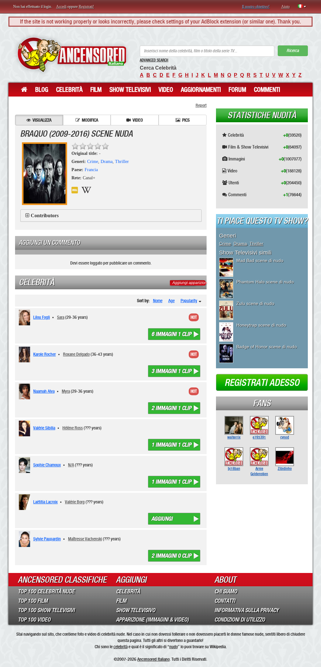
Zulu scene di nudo (255, 303)
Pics (186, 120)
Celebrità (69, 90)
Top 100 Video (34, 619)
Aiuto (285, 6)
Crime (92, 161)
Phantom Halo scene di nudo (265, 281)
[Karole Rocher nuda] (25, 354)
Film (96, 90)
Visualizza (42, 120)
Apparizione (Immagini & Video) (152, 619)
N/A (71, 464)
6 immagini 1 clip (171, 334)
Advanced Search (154, 60)
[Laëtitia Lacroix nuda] (25, 502)
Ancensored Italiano (153, 659)
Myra (66, 391)
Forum (237, 90)
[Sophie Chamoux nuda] (25, 465)
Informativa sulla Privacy (246, 610)
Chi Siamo (225, 591)
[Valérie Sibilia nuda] (25, 428)
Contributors (45, 215)
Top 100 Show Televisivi (46, 610)
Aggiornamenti (201, 90)
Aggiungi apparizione (190, 283)
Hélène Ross (72, 427)
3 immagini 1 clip (171, 371)
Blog (41, 90)
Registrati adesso (261, 383)
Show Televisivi (130, 90)
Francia (91, 169)
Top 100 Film (33, 600)
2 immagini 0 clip (171, 555)
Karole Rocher (44, 354)
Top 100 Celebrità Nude (46, 591)
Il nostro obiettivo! (256, 6)
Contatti (224, 600)
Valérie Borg (75, 501)
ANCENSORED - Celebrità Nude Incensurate (71, 55)
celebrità (120, 646)
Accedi (61, 6)
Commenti (267, 90)
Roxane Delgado (76, 354)
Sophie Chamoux (47, 464)
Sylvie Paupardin (47, 538)
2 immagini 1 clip (171, 408)
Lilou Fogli (41, 317)
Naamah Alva (44, 391)
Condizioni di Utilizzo (239, 619)
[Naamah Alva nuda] (25, 391)
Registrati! (86, 6)
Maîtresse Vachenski (85, 538)
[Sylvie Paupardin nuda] (25, 539)
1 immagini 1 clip (171, 444)
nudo (173, 646)
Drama (107, 161)
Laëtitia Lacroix (45, 501)
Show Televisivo (135, 610)
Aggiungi (161, 518)
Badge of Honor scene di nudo (266, 346)
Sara (60, 317)
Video (166, 90)
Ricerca (293, 50)
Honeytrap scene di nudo (261, 325)
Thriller (122, 161)
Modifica (90, 120)
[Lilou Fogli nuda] (25, 317)
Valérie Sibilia (44, 427)
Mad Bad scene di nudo (259, 260)
